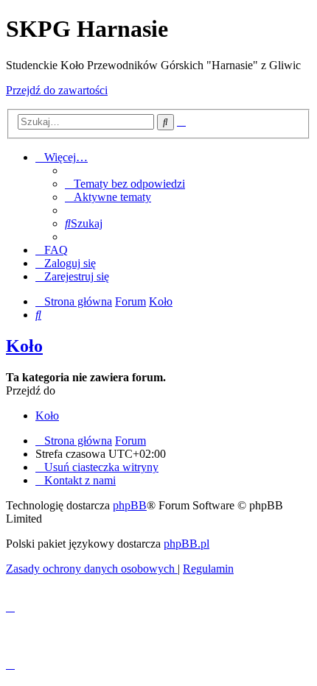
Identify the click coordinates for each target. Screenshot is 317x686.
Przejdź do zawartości (57, 90)
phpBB (130, 505)
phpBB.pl (186, 543)
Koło (24, 346)
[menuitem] (125, 183)
